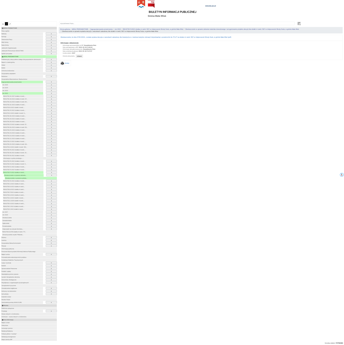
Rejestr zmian (6, 322)
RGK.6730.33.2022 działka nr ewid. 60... (15, 102)
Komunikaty (5, 294)
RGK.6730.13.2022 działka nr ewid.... (14, 169)
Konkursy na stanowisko (9, 291)
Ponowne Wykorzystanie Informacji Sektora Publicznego (18, 251)
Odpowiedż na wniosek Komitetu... (12, 229)
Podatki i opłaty (6, 271)
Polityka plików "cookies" (9, 334)
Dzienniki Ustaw (6, 297)
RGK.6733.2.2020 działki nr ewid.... (13, 200)
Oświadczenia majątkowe (9, 288)
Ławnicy (4, 240)
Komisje (4, 36)
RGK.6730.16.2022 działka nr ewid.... (14, 155)
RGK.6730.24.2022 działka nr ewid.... (14, 133)
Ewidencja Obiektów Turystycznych (12, 260)
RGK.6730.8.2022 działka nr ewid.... (14, 189)
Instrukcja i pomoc (7, 328)
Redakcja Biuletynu (7, 331)
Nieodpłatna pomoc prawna (10, 274)
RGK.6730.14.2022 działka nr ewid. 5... (15, 164)
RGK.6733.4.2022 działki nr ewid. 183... (15, 147)
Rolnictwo (4, 76)
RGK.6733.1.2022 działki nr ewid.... (13, 209)
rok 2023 (5, 90)
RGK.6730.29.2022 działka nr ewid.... (14, 119)
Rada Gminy (5, 45)
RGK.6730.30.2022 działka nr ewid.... (14, 116)
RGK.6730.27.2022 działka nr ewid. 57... (15, 124)
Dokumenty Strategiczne (9, 280)
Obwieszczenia (7, 217)
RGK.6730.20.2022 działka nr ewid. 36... (15, 144)
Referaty (4, 34)
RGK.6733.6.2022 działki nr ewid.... (13, 107)
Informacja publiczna (8, 249)
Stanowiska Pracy (7, 39)
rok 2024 (5, 87)
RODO (3, 68)
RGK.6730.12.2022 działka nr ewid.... (14, 167)
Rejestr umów (6, 254)
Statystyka (5, 325)
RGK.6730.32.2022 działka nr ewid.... (14, 104)
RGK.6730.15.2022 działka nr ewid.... (14, 161)
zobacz (79, 56)
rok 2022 (5, 93)
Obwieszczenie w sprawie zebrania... (15, 175)
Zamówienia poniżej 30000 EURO (12, 302)
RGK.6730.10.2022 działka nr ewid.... (14, 181)
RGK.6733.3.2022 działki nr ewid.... (13, 198)
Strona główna (65, 29)
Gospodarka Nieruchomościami (11, 243)
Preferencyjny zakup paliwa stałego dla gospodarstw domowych (21, 59)
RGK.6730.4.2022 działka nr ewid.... (14, 203)
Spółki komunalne (7, 53)
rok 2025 (5, 85)
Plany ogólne (5, 31)
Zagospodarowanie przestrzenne (12, 82)
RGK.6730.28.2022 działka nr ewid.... (14, 121)
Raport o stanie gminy (8, 62)
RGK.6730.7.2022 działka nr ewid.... (14, 192)
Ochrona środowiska (8, 70)
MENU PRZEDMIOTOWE (80, 29)
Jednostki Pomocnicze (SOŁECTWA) (13, 50)
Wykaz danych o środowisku (10, 314)
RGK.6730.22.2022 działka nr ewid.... (14, 138)
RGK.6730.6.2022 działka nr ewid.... (14, 195)
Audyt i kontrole (6, 263)
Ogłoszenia (5, 223)
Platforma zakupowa (8, 308)
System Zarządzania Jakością (11, 277)
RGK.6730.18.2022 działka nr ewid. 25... (15, 152)
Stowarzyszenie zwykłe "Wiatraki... (12, 234)
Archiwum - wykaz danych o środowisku (14, 316)
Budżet (4, 265)
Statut (3, 65)
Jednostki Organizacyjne (9, 48)
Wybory (4, 237)
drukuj (66, 63)
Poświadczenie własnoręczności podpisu (14, 257)
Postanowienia (6, 226)
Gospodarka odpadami (8, 73)
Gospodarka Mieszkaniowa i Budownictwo (14, 79)
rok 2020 (5, 215)
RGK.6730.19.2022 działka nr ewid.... (14, 150)
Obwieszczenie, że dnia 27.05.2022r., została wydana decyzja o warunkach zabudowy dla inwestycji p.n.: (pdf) (146, 37)
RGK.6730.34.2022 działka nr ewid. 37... (15, 99)
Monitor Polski (6, 299)
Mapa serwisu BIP (7, 339)
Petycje (4, 246)
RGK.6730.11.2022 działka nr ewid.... (14, 172)
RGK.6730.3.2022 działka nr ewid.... (14, 184)
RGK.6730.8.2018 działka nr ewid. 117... (14, 232)
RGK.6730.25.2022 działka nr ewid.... (14, 130)
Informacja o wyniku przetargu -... (13, 158)
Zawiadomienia (6, 220)
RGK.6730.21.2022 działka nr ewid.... (14, 141)
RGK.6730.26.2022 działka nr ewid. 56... (15, 127)
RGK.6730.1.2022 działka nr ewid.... (14, 206)
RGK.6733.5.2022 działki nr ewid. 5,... (14, 113)
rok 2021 (5, 212)
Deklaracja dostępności (9, 336)
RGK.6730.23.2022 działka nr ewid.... (14, 135)
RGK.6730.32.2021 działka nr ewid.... (14, 96)
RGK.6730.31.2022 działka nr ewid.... (14, 110)
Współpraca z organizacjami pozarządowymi (15, 282)
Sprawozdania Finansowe (9, 268)
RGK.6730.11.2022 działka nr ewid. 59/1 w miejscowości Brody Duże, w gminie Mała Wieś (153, 29)
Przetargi (4, 311)
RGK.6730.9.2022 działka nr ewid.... (14, 186)
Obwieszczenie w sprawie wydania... (16, 178)
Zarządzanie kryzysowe (9, 285)
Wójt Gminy (5, 42)
